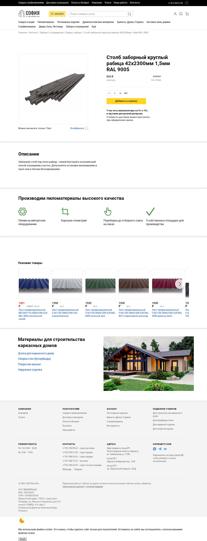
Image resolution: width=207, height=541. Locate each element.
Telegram (78, 469)
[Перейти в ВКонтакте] (165, 449)
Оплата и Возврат (80, 2)
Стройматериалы (27, 26)
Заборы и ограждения (77, 26)
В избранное (77, 128)
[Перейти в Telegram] (160, 449)
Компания (97, 2)
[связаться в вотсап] (186, 3)
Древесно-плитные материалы (98, 22)
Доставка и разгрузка (57, 2)
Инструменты (113, 425)
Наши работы (120, 2)
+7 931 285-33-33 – (71, 465)
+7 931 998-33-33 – (71, 456)
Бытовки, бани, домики (158, 22)
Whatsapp (67, 469)
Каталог (59, 14)
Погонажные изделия (68, 22)
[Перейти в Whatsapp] (154, 449)
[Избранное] (181, 14)
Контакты (135, 2)
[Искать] (129, 14)
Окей (22, 539)
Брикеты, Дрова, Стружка (130, 22)
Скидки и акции (26, 22)
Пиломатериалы (46, 22)
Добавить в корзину (126, 101)
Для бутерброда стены (163, 420)
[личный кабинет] (175, 14)
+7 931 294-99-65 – (71, 448)
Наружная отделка (30, 369)
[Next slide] (180, 284)
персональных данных (73, 486)
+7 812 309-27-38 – (71, 452)
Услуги (108, 2)
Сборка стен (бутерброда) (34, 358)
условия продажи (94, 486)
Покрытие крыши (29, 364)
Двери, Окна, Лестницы (51, 26)
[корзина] (187, 14)
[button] (53, 128)
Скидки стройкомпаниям (31, 2)
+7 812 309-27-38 (175, 3)
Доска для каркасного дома (36, 353)
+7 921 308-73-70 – (71, 461)
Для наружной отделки (164, 424)
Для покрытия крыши (163, 428)
